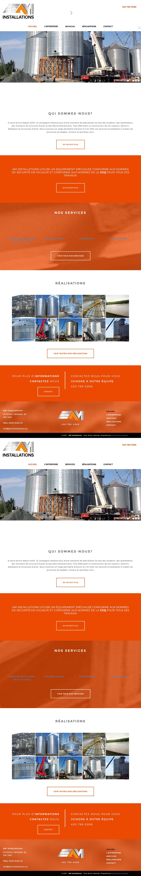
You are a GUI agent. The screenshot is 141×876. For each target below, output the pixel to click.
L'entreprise (113, 415)
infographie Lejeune (120, 435)
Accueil (110, 411)
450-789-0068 (70, 424)
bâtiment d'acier (54, 239)
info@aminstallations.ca (15, 429)
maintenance (86, 239)
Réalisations (113, 422)
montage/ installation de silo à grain (22, 240)
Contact (48, 392)
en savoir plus (70, 144)
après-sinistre (118, 239)
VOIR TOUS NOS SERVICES (70, 256)
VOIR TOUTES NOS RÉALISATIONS (70, 353)
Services (111, 418)
